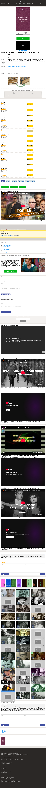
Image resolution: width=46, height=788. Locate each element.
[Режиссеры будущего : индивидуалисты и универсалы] (24, 583)
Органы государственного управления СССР (8, 771)
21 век (24, 3)
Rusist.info (24, 1)
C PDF (36, 3)
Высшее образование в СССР (5, 766)
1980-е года (4, 731)
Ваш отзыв (3, 560)
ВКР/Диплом (18, 66)
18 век (11, 3)
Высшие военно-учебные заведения (7, 757)
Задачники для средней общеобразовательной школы (10, 753)
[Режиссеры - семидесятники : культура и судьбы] (13, 583)
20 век (20, 3)
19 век (16, 3)
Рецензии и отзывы (6, 246)
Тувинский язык (3, 768)
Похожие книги (5, 248)
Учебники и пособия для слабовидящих (7, 777)
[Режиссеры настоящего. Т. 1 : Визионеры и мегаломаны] (29, 583)
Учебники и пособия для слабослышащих (8, 778)
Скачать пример (22, 187)
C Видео (40, 3)
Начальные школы (4, 750)
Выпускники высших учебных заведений (7, 755)
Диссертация (23, 66)
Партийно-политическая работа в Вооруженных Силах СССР (11, 780)
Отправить (43, 574)
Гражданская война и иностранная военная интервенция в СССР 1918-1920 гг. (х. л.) (15, 754)
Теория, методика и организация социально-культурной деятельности (13, 783)
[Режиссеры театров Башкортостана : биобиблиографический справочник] (40, 583)
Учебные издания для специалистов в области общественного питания (13, 760)
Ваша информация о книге (6, 713)
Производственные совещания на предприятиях (9, 773)
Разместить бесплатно (5, 312)
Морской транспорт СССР (5, 764)
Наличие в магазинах (6, 249)
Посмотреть (29, 104)
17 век (7, 3)
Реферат (9, 66)
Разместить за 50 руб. (5, 294)
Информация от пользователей (8, 250)
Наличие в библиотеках (6, 245)
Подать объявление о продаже (7, 299)
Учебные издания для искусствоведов (7, 782)
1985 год (3, 730)
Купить (22, 38)
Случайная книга (30, 3)
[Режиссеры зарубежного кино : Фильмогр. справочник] (35, 583)
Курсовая (13, 66)
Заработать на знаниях (30, 181)
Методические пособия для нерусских (7, 775)
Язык (1, 769)
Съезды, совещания (4, 772)
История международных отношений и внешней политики (11, 781)
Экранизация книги (23, 50)
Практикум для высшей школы (6, 763)
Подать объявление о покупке (7, 281)
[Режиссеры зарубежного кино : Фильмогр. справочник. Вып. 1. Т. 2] (3, 583)
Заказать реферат (4, 187)
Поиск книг (3, 3)
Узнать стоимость (13, 187)
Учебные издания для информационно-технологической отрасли (12, 759)
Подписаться (23, 321)
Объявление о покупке (6, 243)
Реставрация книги (11, 75)
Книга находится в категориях (8, 252)
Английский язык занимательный (6, 762)
